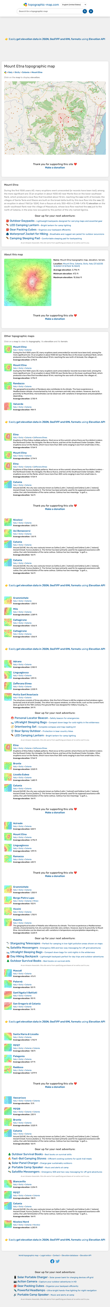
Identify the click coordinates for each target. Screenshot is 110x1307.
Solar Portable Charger (32, 1277)
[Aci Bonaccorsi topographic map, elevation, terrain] (8, 533)
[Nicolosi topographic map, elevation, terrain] (8, 522)
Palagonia (19, 1056)
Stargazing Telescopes (25, 943)
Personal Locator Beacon (31, 718)
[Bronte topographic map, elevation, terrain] (8, 766)
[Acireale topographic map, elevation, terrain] (8, 826)
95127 (16, 1045)
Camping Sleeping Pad (25, 238)
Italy (15, 350)
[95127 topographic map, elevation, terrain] (8, 1048)
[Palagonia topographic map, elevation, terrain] (8, 1059)
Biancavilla (19, 1181)
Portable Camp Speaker (27, 1167)
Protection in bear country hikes (58, 731)
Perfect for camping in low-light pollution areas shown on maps (72, 943)
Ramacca (18, 856)
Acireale (18, 823)
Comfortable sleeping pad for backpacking (62, 238)
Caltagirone (20, 619)
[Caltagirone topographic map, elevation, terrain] (8, 622)
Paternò (18, 981)
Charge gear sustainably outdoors (56, 1163)
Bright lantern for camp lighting (56, 225)
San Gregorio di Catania (27, 1003)
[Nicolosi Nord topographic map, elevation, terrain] (8, 1224)
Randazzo (19, 383)
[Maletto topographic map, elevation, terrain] (8, 926)
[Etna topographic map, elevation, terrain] (8, 441)
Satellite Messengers (24, 947)
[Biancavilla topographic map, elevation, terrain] (8, 1184)
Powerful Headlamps (31, 1290)
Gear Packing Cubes (23, 229)
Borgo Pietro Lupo (23, 897)
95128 (16, 1108)
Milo (15, 608)
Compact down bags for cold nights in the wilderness (74, 722)
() (78, 264)
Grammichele (20, 597)
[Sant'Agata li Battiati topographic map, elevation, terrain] (8, 995)
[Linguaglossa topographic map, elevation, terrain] (8, 675)
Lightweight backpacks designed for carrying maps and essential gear (69, 221)
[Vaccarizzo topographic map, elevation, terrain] (8, 1100)
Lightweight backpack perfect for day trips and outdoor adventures (72, 956)
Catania (28, 350)
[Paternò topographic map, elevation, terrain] (8, 984)
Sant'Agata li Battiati (25, 992)
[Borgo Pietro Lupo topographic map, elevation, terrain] (8, 900)
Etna (16, 434)
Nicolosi (18, 519)
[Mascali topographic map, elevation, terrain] (8, 973)
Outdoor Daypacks (22, 220)
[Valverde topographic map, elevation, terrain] (8, 407)
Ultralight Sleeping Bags (31, 722)
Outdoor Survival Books (25, 960)
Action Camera (27, 1281)
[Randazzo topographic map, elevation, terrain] (8, 391)
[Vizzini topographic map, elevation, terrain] (8, 911)
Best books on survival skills (56, 961)
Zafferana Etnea (40, 437)
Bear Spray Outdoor (28, 731)
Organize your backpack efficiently (54, 230)
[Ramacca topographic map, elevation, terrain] (8, 859)
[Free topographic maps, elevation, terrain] (5, 72)
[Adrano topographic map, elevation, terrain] (8, 664)
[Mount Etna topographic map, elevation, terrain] (27, 282)
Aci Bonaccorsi (21, 530)
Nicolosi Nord (21, 1221)
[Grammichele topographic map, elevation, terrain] (8, 600)
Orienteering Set (25, 726)
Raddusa (18, 1067)
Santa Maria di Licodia (25, 1034)
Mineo (35, 901)
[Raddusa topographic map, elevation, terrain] (8, 1070)
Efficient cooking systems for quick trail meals (70, 1159)
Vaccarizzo (19, 1097)
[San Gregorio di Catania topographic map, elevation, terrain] (8, 1006)
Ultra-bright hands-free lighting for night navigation (72, 1290)
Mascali (17, 970)
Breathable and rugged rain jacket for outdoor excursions (77, 234)
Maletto (17, 919)
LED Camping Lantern (24, 225)
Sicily (21, 350)
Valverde (18, 404)
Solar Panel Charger (25, 1163)
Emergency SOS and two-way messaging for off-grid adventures (70, 948)
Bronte (17, 763)
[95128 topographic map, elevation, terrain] (8, 1111)
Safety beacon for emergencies (64, 718)
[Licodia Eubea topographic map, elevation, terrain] (8, 777)
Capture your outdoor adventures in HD (57, 1282)
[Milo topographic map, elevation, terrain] (8, 611)
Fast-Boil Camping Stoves (29, 1158)
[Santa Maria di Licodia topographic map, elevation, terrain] (8, 1037)
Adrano (17, 661)
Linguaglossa (21, 672)
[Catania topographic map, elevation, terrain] (8, 488)
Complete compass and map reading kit (57, 727)
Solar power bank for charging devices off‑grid (71, 1277)
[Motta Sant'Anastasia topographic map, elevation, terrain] (8, 701)
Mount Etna (20, 346)
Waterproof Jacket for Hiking (29, 233)
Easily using (57, 39)
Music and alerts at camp (57, 1167)
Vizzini (17, 908)
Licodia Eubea (21, 774)
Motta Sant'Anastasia (25, 694)
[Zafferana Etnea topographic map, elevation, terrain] (8, 686)
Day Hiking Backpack (24, 956)
